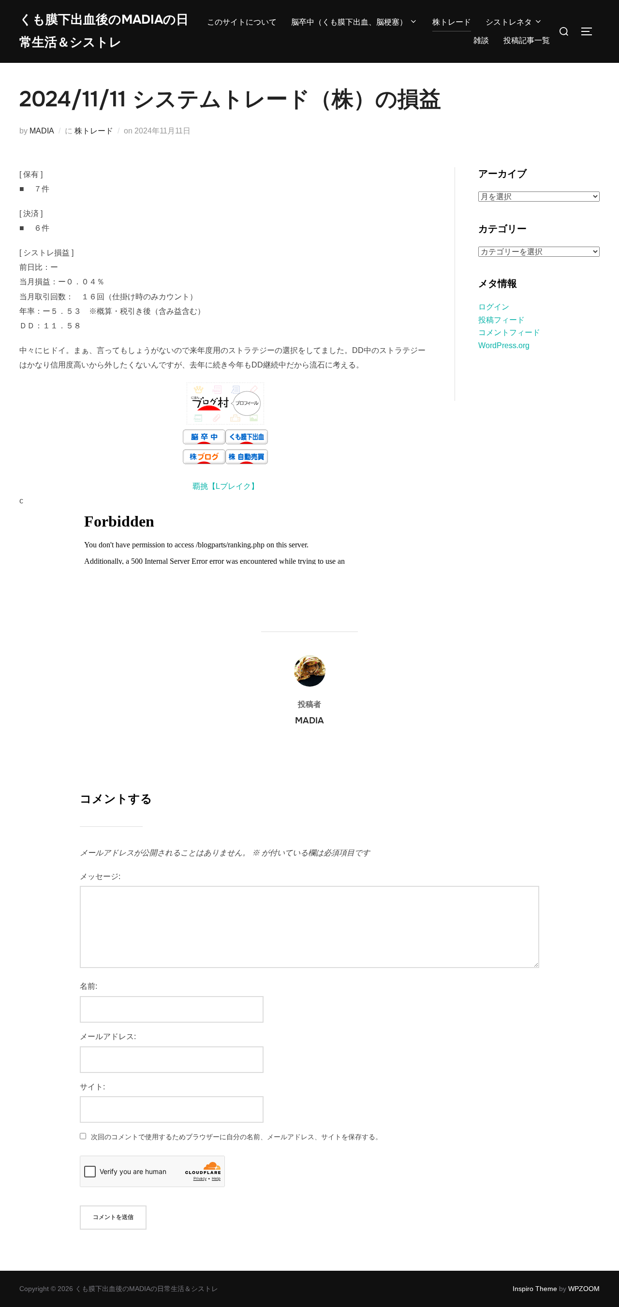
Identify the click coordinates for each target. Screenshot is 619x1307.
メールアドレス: (108, 1036)
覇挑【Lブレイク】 (225, 486)
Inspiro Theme (535, 1288)
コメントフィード (509, 332)
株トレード (451, 22)
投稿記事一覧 (526, 40)
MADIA (41, 131)
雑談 (481, 40)
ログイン (493, 307)
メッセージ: (100, 876)
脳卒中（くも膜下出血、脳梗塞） (349, 22)
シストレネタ (509, 22)
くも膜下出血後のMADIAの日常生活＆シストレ (104, 31)
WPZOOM (584, 1288)
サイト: (92, 1087)
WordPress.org (504, 345)
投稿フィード (501, 320)
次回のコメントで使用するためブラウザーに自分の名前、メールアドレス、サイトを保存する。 (236, 1137)
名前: (88, 986)
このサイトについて (242, 22)
